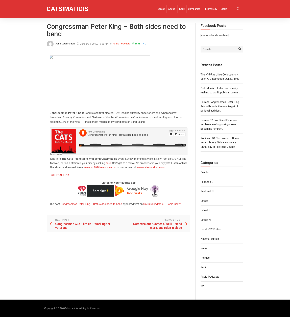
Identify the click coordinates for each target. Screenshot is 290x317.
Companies (194, 9)
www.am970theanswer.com (100, 167)
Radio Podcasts (121, 43)
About (171, 9)
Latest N (206, 219)
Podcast (160, 9)
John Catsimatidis (65, 43)
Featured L (207, 181)
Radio (204, 267)
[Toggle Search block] (238, 9)
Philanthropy (210, 9)
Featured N (207, 191)
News (204, 248)
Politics (205, 257)
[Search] (239, 49)
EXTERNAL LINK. (60, 175)
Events (205, 172)
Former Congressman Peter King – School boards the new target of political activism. (221, 106)
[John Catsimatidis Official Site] (67, 9)
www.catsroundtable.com (151, 167)
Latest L (205, 210)
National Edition (210, 238)
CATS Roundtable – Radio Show (162, 204)
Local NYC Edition (211, 229)
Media (224, 9)
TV (202, 286)
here (108, 163)
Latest (204, 200)
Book (182, 9)
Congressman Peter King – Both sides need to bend (91, 204)
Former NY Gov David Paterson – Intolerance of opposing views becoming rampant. (220, 124)
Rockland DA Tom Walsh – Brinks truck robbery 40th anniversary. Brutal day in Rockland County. (220, 142)
